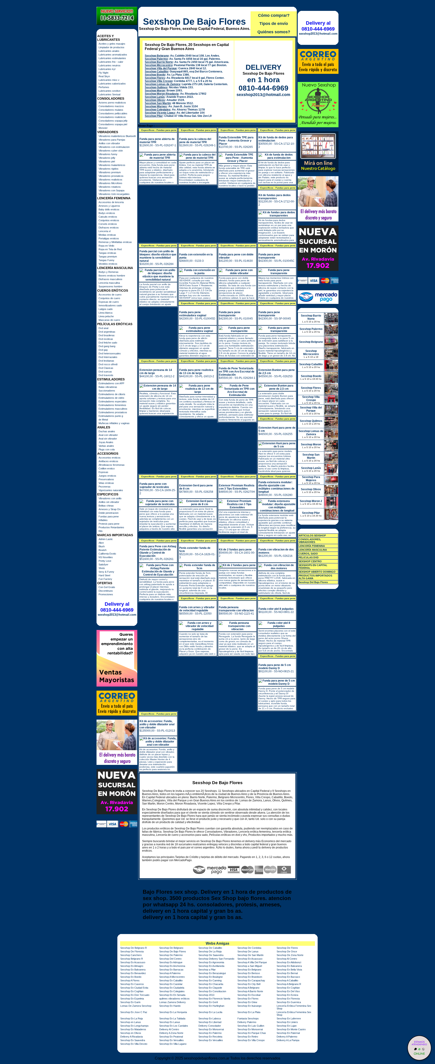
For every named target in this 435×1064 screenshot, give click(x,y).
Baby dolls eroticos (109, 209)
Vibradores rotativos (110, 186)
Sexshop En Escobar (249, 995)
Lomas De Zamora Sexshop (135, 1005)
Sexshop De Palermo (171, 955)
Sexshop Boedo (155, 74)
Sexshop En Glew (247, 1002)
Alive (101, 542)
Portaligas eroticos (109, 238)
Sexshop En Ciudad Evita (134, 987)
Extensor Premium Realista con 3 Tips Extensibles (236, 487)
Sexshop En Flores (248, 998)
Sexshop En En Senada (172, 995)
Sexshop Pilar (154, 116)
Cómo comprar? (274, 15)
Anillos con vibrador (109, 143)
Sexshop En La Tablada (172, 1018)
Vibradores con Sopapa (111, 190)
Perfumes (104, 87)
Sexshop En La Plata (248, 1012)
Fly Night (103, 72)
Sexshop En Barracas (171, 969)
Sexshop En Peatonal (171, 1036)
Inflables (103, 520)
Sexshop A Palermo (170, 973)
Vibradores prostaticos (111, 176)
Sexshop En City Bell (248, 984)
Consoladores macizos (111, 106)
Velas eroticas (106, 483)
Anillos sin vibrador (109, 502)
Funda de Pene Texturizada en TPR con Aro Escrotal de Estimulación (236, 371)
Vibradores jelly (107, 157)
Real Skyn (104, 76)
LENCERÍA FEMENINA (312, 546)
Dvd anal (103, 328)
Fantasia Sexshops (248, 1018)
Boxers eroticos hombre (112, 275)
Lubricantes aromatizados (113, 54)
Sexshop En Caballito (171, 980)
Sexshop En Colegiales (172, 991)
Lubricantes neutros (110, 65)
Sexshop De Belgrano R (133, 947)
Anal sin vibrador (108, 438)
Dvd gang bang (107, 346)
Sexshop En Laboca (209, 1018)
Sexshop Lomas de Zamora (162, 84)
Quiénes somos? (273, 32)
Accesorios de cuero (110, 294)
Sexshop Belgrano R (131, 958)
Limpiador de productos (111, 47)
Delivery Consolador (209, 1025)
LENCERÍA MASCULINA (313, 549)
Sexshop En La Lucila (210, 1012)
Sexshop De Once (287, 951)
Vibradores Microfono (110, 183)
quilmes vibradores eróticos (174, 998)
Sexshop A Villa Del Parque (252, 962)
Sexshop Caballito (156, 71)
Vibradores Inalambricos (112, 165)
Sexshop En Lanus (169, 1022)
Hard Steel (104, 575)
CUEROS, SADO (308, 553)
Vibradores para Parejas (112, 139)
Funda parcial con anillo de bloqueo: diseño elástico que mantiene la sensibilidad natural (158, 256)
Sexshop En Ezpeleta (132, 998)
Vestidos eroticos (108, 263)
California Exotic (107, 553)
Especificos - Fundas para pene (158, 130)
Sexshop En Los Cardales (173, 1025)
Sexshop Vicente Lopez (160, 112)
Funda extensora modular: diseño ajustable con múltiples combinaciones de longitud (277, 487)
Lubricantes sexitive (110, 90)
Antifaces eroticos (108, 461)
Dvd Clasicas (106, 368)
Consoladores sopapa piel (113, 124)
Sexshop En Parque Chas (251, 1033)
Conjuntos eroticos (109, 220)
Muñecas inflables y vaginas (114, 423)
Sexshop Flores (155, 77)
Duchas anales (107, 431)
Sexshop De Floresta (132, 951)
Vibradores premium (110, 172)
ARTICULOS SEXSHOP (312, 535)
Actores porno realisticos (112, 102)
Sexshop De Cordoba (249, 947)
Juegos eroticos (107, 475)
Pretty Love (105, 561)
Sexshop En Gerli (208, 1002)
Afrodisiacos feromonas (112, 465)
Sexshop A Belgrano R (289, 984)
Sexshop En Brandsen (249, 976)
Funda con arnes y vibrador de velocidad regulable (197, 609)
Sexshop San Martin (158, 103)
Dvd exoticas (106, 339)
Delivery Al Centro (169, 1029)
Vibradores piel (107, 161)
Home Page (145, 125)
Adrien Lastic (106, 539)
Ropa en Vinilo (106, 245)
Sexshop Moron (155, 90)
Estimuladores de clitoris (112, 394)
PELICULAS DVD (309, 557)
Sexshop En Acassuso (249, 958)
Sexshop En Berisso (248, 973)
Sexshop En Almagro (131, 966)
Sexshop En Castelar (171, 984)
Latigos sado (106, 309)
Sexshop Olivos (155, 100)
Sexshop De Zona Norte (290, 955)
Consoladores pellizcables (113, 113)
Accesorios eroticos (110, 457)
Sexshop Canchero (131, 955)
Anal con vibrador (108, 435)
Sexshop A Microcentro (172, 976)
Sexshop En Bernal (287, 973)
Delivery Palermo (246, 1022)
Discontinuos (106, 590)
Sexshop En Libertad (209, 1022)
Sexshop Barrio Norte (159, 62)
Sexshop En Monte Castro (291, 1029)
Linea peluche (106, 316)
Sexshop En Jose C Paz (133, 1012)
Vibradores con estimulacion (114, 147)
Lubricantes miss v (109, 80)
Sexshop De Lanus (248, 951)
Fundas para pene (109, 516)
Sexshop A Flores (130, 980)
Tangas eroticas (107, 253)
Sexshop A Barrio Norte (250, 991)
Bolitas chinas (106, 505)
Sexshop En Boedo (130, 976)
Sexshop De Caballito (210, 947)
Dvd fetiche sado (108, 342)
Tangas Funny (106, 260)
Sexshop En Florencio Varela (214, 998)
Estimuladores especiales (113, 401)
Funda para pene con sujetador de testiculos (154, 485)
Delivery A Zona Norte (171, 1033)
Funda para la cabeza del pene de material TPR (195, 140)
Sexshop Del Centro (170, 958)
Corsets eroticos (108, 224)
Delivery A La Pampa (288, 1040)
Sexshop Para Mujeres (311, 479)
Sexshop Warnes (156, 106)
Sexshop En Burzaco (288, 976)
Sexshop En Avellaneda (211, 966)
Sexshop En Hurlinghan (211, 1005)
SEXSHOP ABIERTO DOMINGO (317, 571)
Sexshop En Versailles (171, 1040)
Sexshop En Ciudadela (171, 987)
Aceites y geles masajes (112, 43)
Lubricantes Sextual (109, 94)
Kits (101, 531)
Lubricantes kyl (107, 69)
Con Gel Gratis (107, 587)
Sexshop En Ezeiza (287, 995)
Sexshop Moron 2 (311, 501)
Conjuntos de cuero (109, 298)
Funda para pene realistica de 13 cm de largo (196, 371)
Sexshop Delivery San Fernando (216, 958)
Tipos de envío (273, 23)
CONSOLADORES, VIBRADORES (310, 540)
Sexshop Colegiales (157, 109)
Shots (102, 568)
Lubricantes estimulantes (112, 58)
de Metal (103, 419)
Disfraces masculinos (110, 279)
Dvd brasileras (107, 335)
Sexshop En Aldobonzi (289, 962)
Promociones (106, 594)
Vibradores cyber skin (111, 150)
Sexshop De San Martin (250, 955)
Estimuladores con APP (111, 383)
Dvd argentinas (107, 331)
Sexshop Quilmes (156, 87)
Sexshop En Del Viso (288, 991)
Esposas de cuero (109, 301)
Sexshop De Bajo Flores (194, 21)
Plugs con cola (107, 449)
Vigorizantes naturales (111, 490)
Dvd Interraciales (108, 357)
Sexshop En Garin (130, 1002)
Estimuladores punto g (111, 416)
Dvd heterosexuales (110, 353)
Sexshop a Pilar (207, 969)
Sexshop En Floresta (288, 998)
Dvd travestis (106, 375)
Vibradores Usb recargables (114, 194)
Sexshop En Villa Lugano (172, 1043)
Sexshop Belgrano (157, 55)
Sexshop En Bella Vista (289, 969)
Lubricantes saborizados (112, 83)
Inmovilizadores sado (110, 305)
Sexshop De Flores (287, 947)
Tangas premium (108, 256)
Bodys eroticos (107, 213)
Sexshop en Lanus (130, 1022)
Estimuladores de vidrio (111, 397)
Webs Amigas (217, 943)
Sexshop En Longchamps (134, 1025)
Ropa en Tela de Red (110, 249)
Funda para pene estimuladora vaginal (192, 314)
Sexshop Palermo (156, 58)
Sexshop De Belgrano (171, 947)
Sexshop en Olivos (130, 1033)
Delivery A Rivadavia (131, 1036)
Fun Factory (105, 579)
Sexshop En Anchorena (172, 966)
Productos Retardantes (111, 527)
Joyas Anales (106, 442)
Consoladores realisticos (112, 117)
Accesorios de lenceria (111, 202)
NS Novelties (106, 557)
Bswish (102, 550)
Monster (103, 128)
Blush (102, 546)
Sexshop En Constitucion (212, 991)
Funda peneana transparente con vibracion (236, 609)
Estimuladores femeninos (112, 405)
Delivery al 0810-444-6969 (116, 607)
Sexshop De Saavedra (210, 955)
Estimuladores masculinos (113, 408)
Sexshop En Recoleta (210, 1036)
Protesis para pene (109, 523)
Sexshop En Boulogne (210, 976)
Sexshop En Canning (210, 980)
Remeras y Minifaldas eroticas (115, 242)
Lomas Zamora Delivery (172, 1002)
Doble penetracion (108, 513)
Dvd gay (103, 349)
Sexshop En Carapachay (251, 980)
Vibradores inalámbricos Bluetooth (117, 136)
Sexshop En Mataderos (133, 1029)
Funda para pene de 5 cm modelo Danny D (275, 666)
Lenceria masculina (109, 282)
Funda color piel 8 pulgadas (276, 608)
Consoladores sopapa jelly (113, 120)
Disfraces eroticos (109, 227)
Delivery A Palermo (287, 1036)
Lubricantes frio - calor (111, 61)
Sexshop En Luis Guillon (250, 1025)
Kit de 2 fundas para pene (235, 549)
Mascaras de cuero (109, 320)
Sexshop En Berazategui (212, 973)
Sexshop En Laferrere (289, 1018)
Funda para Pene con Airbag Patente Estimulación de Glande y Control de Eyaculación (158, 551)
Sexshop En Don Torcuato (134, 995)
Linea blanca (105, 312)
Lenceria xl (105, 231)
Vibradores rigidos (108, 168)
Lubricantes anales (109, 51)
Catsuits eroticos (108, 216)
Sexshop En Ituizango (249, 1005)
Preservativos (106, 479)
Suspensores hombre (110, 286)
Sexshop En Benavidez (133, 973)
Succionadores (107, 390)
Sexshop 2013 (206, 995)
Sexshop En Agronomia (211, 962)
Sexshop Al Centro (287, 958)
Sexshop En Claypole (210, 987)
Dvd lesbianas (106, 360)
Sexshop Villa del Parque (161, 68)
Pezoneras (105, 486)
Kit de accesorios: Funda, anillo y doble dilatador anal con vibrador (157, 724)
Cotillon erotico (107, 468)
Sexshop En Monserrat (211, 1029)
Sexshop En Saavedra (132, 1040)
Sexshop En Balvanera (289, 966)
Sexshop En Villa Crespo (251, 1040)
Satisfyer (103, 564)
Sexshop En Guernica (289, 1002)
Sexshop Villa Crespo (158, 81)
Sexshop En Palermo (210, 1033)
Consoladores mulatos (111, 109)
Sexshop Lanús (155, 96)
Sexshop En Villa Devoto (133, 1043)
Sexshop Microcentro (158, 65)
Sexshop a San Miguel (249, 966)
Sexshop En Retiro (247, 1036)
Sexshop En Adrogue (170, 962)
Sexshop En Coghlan (288, 987)
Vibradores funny (108, 154)
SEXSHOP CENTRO (310, 561)
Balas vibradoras (108, 387)
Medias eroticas (107, 234)
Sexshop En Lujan (287, 1025)
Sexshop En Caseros (132, 984)
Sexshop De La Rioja (210, 951)
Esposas (103, 472)
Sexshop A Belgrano (248, 987)
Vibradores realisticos (110, 179)
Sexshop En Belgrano (249, 969)
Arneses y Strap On (110, 509)
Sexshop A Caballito (287, 980)
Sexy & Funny (106, 571)
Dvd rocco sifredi (108, 364)
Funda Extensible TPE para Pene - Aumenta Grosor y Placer (236, 140)
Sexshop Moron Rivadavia (162, 93)
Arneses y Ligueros (109, 205)
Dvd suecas (105, 371)
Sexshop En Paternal (288, 1033)
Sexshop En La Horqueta (173, 1012)
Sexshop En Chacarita (210, 984)
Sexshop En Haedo (170, 1005)
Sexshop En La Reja (131, 1018)
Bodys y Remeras (108, 272)
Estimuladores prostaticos (113, 412)
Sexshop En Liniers (287, 1022)
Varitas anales (106, 445)
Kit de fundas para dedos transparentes (275, 197)
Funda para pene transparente (269, 256)
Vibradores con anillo (110, 498)
